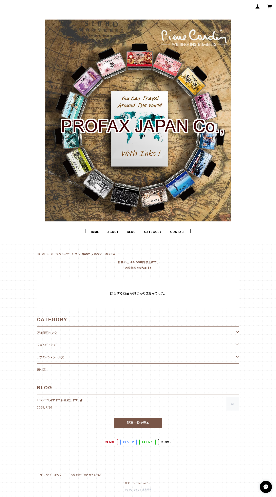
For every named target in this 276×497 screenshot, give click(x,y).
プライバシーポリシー (52, 475)
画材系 (41, 369)
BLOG (131, 232)
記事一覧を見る (138, 423)
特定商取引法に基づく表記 (86, 475)
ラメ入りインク (46, 345)
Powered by (133, 489)
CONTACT (178, 232)
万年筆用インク (47, 332)
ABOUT (113, 232)
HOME (94, 232)
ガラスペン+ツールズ (64, 254)
